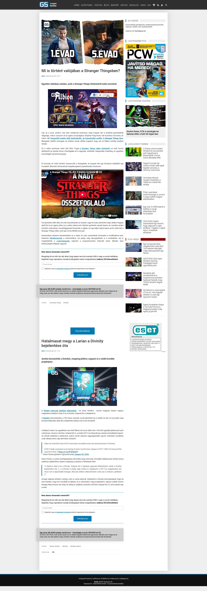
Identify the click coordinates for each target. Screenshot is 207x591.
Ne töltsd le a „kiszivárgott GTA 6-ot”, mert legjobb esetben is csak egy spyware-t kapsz (154, 293)
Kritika (124, 5)
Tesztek (98, 5)
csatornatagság (63, 241)
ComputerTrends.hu (85, 578)
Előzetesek (86, 5)
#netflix (65, 303)
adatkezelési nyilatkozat (63, 268)
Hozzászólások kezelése (115, 584)
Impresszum (88, 584)
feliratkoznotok (56, 238)
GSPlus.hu (96, 578)
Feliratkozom (82, 275)
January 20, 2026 (82, 454)
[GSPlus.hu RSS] (158, 5)
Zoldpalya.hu (124, 578)
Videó (143, 5)
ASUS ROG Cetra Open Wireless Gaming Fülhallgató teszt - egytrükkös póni (152, 262)
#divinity (65, 546)
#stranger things (55, 303)
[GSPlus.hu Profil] (162, 5)
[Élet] (106, 5)
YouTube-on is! (140, 31)
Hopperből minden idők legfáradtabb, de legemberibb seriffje (76, 138)
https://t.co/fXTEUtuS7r (68, 452)
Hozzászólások (82, 331)
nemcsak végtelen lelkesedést (60, 411)
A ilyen (113, 138)
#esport (115, 5)
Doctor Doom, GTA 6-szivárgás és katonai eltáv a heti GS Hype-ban (143, 132)
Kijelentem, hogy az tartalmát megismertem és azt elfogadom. (70, 268)
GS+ (149, 5)
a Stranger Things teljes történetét (95, 148)
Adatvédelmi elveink (99, 584)
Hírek (76, 5)
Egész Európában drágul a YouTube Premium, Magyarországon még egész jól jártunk (153, 307)
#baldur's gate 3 (75, 546)
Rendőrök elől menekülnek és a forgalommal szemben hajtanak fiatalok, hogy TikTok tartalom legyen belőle (153, 279)
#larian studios (55, 546)
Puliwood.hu (114, 578)
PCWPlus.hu (105, 578)
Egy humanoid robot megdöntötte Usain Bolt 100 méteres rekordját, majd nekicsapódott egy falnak (153, 248)
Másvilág (134, 5)
